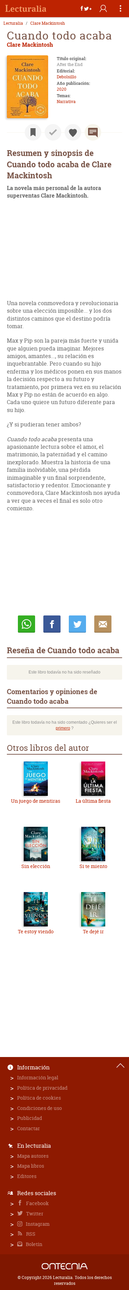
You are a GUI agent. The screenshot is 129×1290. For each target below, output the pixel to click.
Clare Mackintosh (47, 23)
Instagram (37, 1224)
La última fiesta (93, 801)
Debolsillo (66, 77)
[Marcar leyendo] (33, 132)
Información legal (37, 1077)
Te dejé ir (93, 931)
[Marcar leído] (53, 132)
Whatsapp (26, 624)
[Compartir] (86, 8)
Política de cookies (39, 1097)
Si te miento (93, 866)
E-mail (102, 624)
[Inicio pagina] (120, 1065)
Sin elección (35, 866)
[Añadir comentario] (93, 132)
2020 (61, 89)
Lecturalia (13, 23)
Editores (26, 1176)
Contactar (28, 1128)
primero (63, 728)
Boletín (33, 1244)
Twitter (34, 1213)
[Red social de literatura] (26, 8)
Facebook (37, 1203)
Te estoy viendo (36, 931)
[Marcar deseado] (73, 132)
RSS (30, 1234)
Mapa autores (33, 1156)
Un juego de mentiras (35, 801)
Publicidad (29, 1118)
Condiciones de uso (39, 1108)
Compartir (52, 624)
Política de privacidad (42, 1088)
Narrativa (66, 101)
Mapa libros (30, 1166)
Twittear (77, 624)
